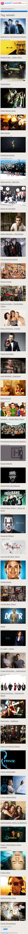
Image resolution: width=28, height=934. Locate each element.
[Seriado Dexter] (14, 570)
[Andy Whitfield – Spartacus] (14, 366)
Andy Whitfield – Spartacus (11, 376)
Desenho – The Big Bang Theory (12, 419)
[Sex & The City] (14, 388)
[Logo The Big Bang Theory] (14, 547)
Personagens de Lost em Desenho (13, 441)
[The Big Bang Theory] (14, 594)
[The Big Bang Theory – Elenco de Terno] (14, 498)
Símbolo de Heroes (7, 155)
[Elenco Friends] (14, 271)
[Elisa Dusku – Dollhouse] (14, 709)
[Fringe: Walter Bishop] (14, 785)
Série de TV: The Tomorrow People (13, 37)
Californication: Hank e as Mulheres (14, 823)
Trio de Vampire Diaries (9, 259)
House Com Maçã (7, 354)
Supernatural (5, 84)
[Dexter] (14, 616)
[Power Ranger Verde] (14, 98)
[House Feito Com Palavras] (14, 475)
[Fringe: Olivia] (14, 860)
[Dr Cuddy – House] (14, 638)
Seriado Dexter (6, 582)
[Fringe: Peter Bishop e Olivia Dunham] (14, 834)
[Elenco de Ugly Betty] (14, 196)
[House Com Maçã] (14, 342)
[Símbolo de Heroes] (14, 145)
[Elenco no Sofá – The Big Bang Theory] (14, 293)
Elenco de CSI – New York (10, 182)
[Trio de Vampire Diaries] (14, 247)
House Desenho (6, 464)
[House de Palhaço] (14, 523)
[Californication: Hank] (14, 886)
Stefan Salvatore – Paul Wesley (12, 234)
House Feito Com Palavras (10, 486)
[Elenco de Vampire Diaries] (14, 734)
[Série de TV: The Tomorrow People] (14, 26)
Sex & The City (6, 398)
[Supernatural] (14, 71)
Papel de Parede (5, 932)
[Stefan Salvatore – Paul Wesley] (14, 222)
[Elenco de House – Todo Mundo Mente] (14, 683)
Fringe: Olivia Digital (8, 772)
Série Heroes (5, 133)
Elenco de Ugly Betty (8, 209)
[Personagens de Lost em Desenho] (14, 431)
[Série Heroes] (14, 123)
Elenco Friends (6, 282)
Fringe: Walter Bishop (8, 797)
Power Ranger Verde (8, 111)
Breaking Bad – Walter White (11, 57)
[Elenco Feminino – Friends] (14, 318)
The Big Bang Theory (8, 604)
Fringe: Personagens (8, 924)
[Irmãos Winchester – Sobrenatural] (14, 660)
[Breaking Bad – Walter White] (14, 48)
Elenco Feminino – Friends (10, 329)
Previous (5, 929)
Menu (2, 11)
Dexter (3, 626)
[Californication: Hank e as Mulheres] (14, 810)
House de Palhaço (7, 536)
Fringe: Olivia (5, 873)
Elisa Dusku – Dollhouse (9, 721)
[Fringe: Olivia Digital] (14, 759)
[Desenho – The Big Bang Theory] (14, 409)
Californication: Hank (8, 898)
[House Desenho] (14, 453)
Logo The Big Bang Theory (10, 557)
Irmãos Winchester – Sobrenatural (13, 671)
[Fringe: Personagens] (14, 911)
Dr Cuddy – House (7, 649)
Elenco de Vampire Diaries (10, 746)
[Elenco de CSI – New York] (14, 169)
